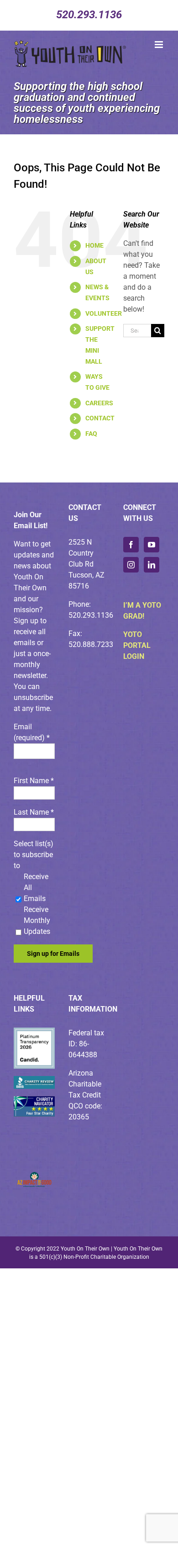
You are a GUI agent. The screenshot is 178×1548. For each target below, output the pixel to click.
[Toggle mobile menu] (159, 44)
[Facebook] (131, 544)
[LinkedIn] (151, 565)
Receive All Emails (36, 887)
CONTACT (100, 418)
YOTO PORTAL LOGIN (137, 645)
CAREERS (99, 403)
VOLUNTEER (103, 313)
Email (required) (32, 732)
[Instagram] (131, 565)
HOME (94, 245)
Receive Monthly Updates (37, 920)
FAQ (91, 433)
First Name (34, 780)
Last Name (34, 812)
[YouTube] (151, 544)
